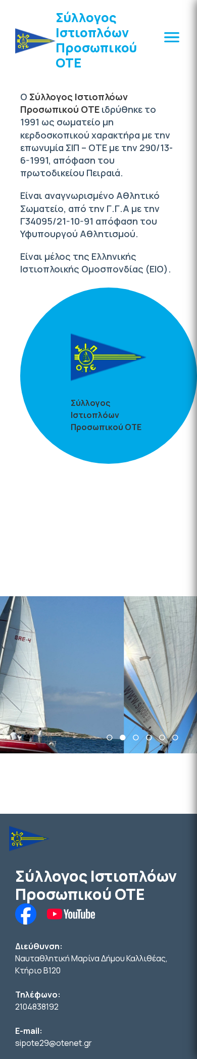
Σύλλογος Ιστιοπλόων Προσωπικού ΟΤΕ (96, 40)
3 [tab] (135, 737)
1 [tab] (109, 737)
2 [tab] (122, 737)
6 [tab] (175, 737)
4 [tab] (149, 737)
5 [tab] (162, 737)
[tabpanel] (98, 674)
